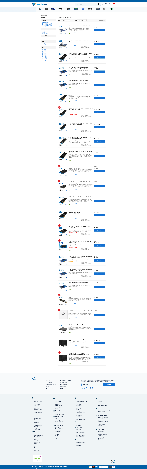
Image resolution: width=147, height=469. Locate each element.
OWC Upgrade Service (102, 439)
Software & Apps (59, 425)
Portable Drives (37, 419)
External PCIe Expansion (80, 429)
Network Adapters (58, 405)
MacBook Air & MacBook (38, 435)
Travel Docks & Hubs (59, 402)
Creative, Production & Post (103, 417)
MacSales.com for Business (65, 388)
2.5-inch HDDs (36, 408)
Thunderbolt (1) (44, 26)
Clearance (99, 412)
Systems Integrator (101, 424)
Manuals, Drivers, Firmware (102, 434)
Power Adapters (58, 420)
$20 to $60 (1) (44, 50)
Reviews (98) (75, 32)
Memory (78, 421)
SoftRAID (57, 438)
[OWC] (39, 4)
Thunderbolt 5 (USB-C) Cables (82, 400)
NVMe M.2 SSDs (37, 404)
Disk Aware (57, 430)
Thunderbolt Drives (37, 418)
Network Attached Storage (39, 423)
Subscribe (109, 384)
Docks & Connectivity (59, 398)
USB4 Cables (78, 404)
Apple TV (36, 446)
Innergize (57, 432)
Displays (99, 400)
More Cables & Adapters (80, 419)
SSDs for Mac (36, 400)
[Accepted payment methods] (102, 467)
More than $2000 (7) (45, 60)
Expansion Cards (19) (45, 22)
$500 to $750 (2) (44, 58)
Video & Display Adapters (81, 413)
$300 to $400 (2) (44, 56)
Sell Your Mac (36, 450)
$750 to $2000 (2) (45, 59)
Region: (93, 0)
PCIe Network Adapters (80, 435)
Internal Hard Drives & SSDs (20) (47, 25)
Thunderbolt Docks (58, 400)
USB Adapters (79, 409)
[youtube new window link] (86, 387)
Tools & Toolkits (79, 441)
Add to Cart (99, 29)
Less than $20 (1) (44, 49)
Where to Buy (48, 386)
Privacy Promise (63, 386)
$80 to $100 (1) (44, 52)
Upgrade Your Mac (101, 431)
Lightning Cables (79, 411)
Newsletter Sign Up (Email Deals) (104, 410)
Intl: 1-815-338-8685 (111, 0)
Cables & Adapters (80, 398)
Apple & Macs (37, 431)
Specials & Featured (101, 411)
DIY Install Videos (49, 382)
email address (85, 384)
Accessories (79, 439)
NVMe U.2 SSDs (37, 405)
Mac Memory (78, 423)
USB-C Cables (79, 405)
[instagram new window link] (84, 388)
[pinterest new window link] (93, 388)
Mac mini (36, 440)
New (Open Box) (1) (45, 33)
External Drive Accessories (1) (47, 23)
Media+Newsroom (63, 384)
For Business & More (84, 0)
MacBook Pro (36, 433)
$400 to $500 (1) (44, 57)
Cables (56, 408)
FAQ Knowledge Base (101, 435)
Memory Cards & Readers (60, 410)
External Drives (37, 414)
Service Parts (78, 445)
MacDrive (57, 434)
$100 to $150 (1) (44, 53)
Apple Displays (37, 447)
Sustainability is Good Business (65, 380)
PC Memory (78, 425)
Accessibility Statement (50, 388)
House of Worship (101, 422)
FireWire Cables (79, 418)
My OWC (56, 435)
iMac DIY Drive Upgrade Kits (39, 411)
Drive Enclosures (37, 429)
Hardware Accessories (80, 442)
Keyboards (100, 402)
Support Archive (101, 438)
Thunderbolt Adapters (80, 402)
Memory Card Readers (59, 414)
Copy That (57, 427)
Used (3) (43, 32)
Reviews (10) (75, 303)
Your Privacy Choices (36, 468)
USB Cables (78, 408)
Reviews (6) (75, 45)
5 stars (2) (43, 43)
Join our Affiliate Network (51, 384)
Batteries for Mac (58, 418)
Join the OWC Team (63, 382)
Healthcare (100, 425)
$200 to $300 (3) (44, 55)
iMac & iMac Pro (37, 436)
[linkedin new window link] (90, 388)
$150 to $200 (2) (44, 54)
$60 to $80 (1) (44, 51)
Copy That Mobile (58, 428)
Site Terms (58, 466)
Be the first (75, 59)
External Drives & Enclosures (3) (47, 24)
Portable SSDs (37, 421)
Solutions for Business (102, 415)
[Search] (99, 4)
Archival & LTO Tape (38, 426)
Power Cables (57, 422)
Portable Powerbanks (59, 421)
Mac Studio (36, 439)
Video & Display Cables (80, 412)
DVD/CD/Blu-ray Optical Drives (39, 409)
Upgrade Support (101, 429)
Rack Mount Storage (38, 425)
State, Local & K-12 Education (103, 421)
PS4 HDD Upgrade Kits (38, 412)
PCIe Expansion (79, 427)
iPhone (35, 443)
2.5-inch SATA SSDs (38, 401)
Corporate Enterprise (101, 418)
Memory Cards (58, 412)
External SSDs (36, 422)
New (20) (43, 31)
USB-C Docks (57, 404)
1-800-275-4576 (103, 0)
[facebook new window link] (82, 388)
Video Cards (100, 401)
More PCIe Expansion (80, 436)
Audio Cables (78, 416)
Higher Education (101, 420)
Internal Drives (37, 398)
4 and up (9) (44, 44)
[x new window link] (88, 387)
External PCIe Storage (80, 431)
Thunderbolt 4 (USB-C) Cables (82, 401)
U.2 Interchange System (80, 432)
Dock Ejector (57, 431)
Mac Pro (35, 438)
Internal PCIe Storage (80, 433)
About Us (48, 380)
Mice (98, 404)
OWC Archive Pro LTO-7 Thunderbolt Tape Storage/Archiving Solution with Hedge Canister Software (79, 354)
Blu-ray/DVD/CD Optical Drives (39, 428)
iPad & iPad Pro (37, 442)
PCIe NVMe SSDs (37, 402)
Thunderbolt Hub (58, 401)
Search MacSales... (79, 4)
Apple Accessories (37, 449)
